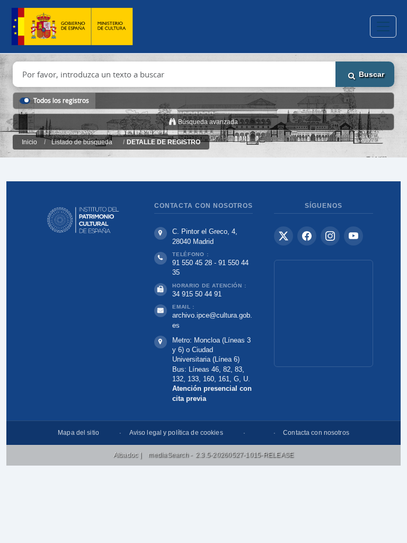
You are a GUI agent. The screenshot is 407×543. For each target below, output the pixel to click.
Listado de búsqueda (81, 142)
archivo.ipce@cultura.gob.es (212, 320)
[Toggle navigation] (383, 26)
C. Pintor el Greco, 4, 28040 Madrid (204, 236)
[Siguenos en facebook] (306, 236)
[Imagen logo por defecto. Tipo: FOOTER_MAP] (323, 313)
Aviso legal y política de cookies (176, 432)
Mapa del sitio (78, 432)
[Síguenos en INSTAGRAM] (330, 236)
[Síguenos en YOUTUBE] (353, 236)
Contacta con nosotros (316, 432)
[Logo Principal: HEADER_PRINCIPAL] (72, 27)
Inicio (29, 142)
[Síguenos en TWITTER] (283, 236)
